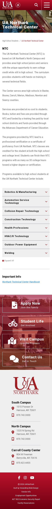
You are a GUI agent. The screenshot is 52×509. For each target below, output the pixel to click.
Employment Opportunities (26, 496)
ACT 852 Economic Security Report (26, 499)
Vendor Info (26, 492)
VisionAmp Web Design (29, 488)
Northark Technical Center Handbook (21, 282)
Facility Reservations (26, 503)
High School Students (10, 41)
